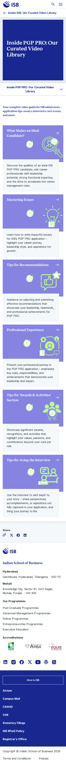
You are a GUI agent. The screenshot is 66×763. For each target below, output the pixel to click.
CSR (5, 715)
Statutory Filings (14, 723)
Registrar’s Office (15, 739)
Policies (44, 758)
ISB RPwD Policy (13, 731)
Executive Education (16, 629)
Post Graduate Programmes (21, 608)
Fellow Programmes (15, 618)
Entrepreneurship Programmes (23, 624)
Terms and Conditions (17, 758)
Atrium (7, 690)
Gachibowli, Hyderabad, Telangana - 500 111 (32, 577)
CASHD (8, 706)
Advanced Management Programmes (27, 613)
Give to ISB (33, 680)
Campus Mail (11, 698)
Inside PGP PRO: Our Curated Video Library (30, 89)
